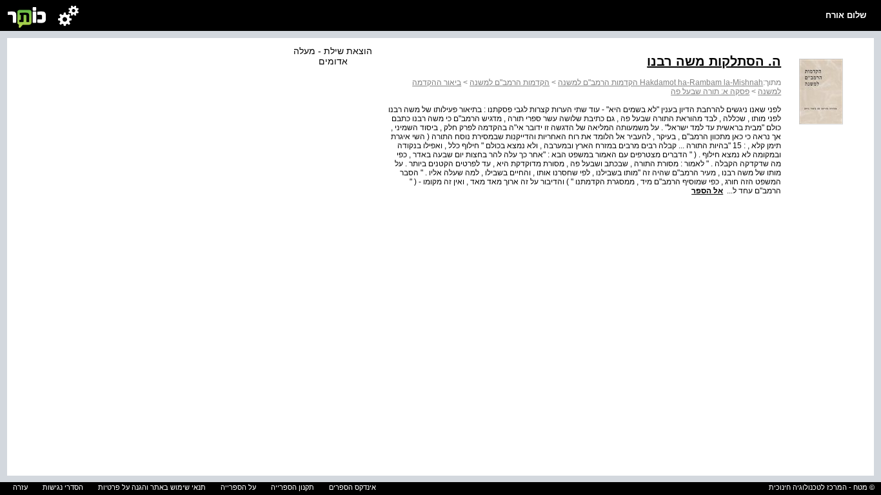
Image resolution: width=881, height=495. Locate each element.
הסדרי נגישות (63, 487)
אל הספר (707, 190)
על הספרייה (238, 487)
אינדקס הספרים (352, 487)
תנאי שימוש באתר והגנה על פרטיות (152, 487)
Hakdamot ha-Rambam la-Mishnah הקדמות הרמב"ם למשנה (660, 82)
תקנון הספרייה (292, 487)
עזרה (20, 487)
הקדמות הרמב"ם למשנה (509, 82)
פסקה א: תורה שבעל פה (710, 91)
